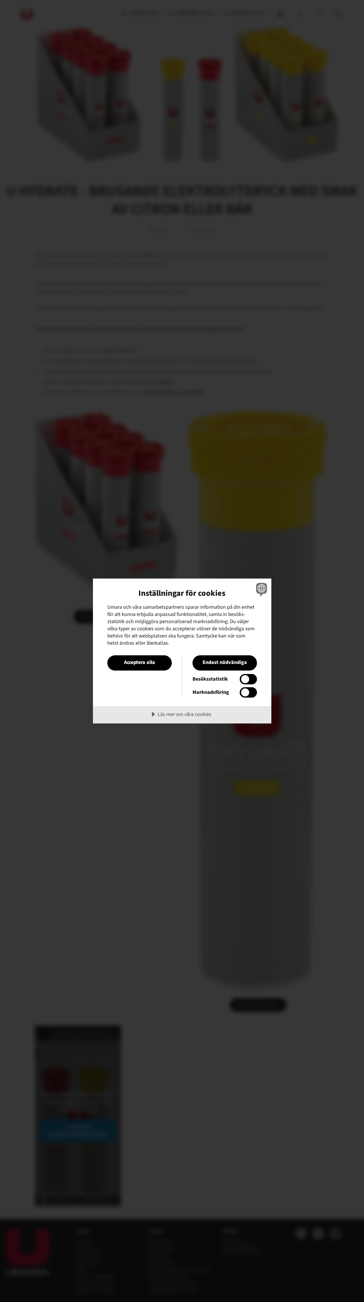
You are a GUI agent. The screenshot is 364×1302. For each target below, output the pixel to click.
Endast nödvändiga (225, 662)
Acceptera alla (139, 662)
